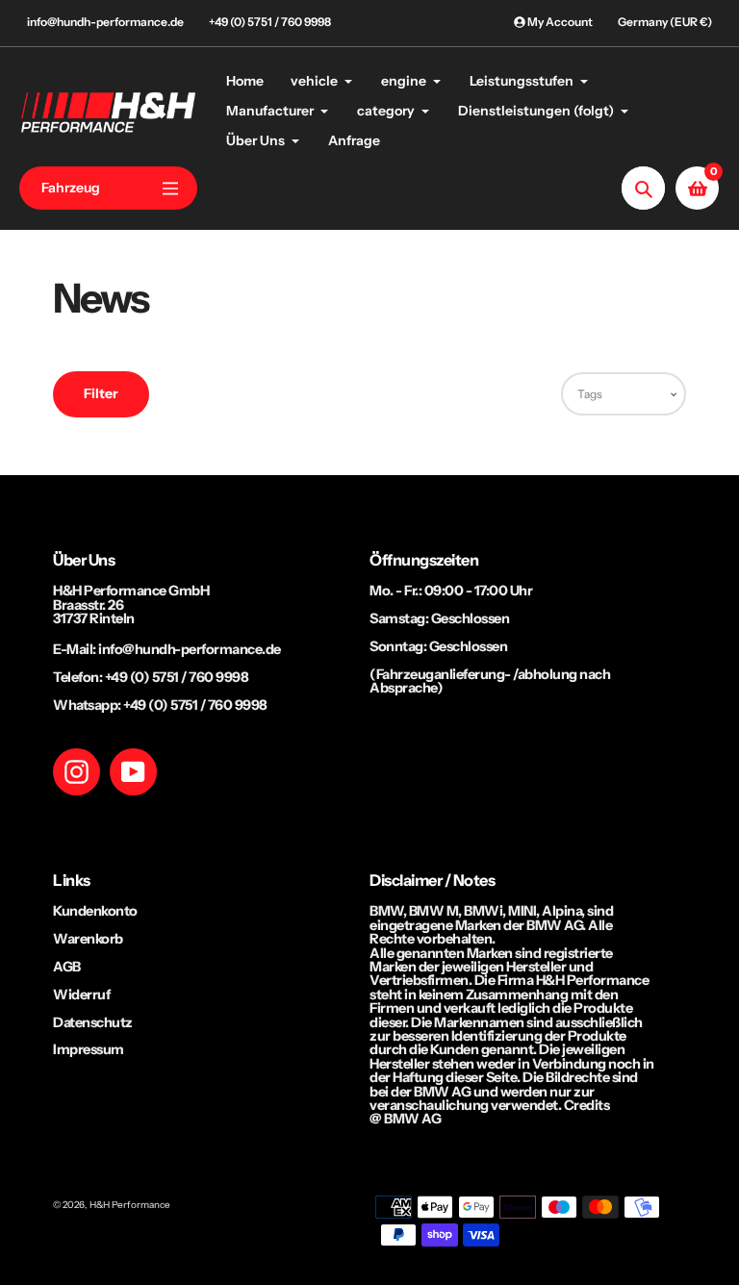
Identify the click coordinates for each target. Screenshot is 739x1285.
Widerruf (81, 994)
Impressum (88, 1049)
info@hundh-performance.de (105, 21)
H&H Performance (129, 1204)
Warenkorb (88, 938)
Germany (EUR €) (665, 21)
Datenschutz (93, 1022)
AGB (67, 966)
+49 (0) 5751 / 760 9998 (270, 21)
